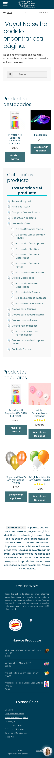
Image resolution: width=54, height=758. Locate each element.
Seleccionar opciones (41, 148)
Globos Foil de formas (28, 292)
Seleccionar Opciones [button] (40, 434)
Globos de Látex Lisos (27, 249)
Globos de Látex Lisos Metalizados (27, 256)
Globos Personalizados (24, 325)
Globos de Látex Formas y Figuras (30, 236)
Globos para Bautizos (24, 309)
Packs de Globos (21, 349)
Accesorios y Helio (22, 201)
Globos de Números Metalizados (27, 285)
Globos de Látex (21, 223)
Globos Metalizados (23, 278)
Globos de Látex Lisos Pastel (27, 265)
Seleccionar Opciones (16, 496)
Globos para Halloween (25, 320)
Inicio (9, 12)
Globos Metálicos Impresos (31, 298)
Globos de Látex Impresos (30, 243)
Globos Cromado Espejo (29, 229)
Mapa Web (10, 736)
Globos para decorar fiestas (28, 314)
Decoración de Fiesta (24, 218)
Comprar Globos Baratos (26, 212)
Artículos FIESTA (21, 206)
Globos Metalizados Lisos (29, 303)
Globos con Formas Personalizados (27, 333)
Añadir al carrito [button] (15, 157)
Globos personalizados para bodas (28, 342)
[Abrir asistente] (48, 752)
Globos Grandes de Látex (30, 272)
